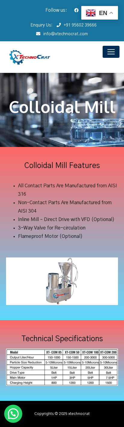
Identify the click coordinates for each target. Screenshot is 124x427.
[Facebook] (73, 10)
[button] (13, 414)
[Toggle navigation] (111, 52)
